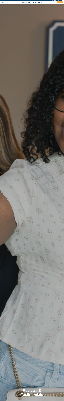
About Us (29, 2)
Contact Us (40, 2)
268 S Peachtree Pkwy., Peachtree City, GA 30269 (58, 0)
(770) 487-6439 (54, 2)
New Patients (24, 2)
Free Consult (60, 2)
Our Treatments (34, 2)
